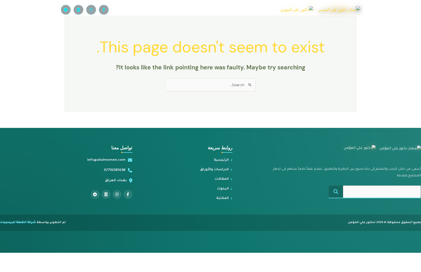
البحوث (223, 189)
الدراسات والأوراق (214, 169)
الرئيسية (221, 160)
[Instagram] (91, 10)
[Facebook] (104, 10)
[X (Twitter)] (78, 10)
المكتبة (222, 198)
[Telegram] (66, 10)
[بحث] (336, 191)
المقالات (222, 179)
